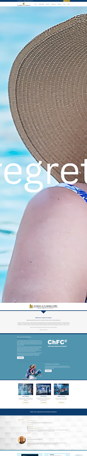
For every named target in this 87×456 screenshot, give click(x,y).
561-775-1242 (30, 441)
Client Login (67, 0)
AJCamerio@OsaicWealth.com (33, 428)
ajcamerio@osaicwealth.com (29, 0)
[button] (35, 4)
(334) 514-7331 (20, 0)
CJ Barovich (29, 437)
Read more (29, 432)
